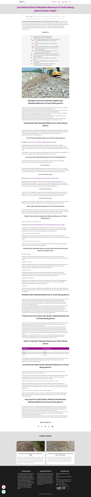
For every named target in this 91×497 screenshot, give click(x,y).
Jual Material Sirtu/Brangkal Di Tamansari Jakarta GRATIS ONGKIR (42, 178)
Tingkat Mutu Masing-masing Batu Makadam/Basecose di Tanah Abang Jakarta (46, 48)
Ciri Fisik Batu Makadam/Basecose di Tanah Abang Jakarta (45, 41)
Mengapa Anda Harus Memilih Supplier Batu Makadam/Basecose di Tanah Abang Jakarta (42, 37)
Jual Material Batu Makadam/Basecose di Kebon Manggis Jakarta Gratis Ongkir (46, 224)
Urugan (30, 16)
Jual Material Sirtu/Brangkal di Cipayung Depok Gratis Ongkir (42, 142)
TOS (70, 1)
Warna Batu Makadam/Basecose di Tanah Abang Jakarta (47, 46)
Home (27, 16)
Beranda (54, 1)
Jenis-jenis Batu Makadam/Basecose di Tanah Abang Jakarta (46, 44)
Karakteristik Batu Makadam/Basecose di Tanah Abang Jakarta (46, 39)
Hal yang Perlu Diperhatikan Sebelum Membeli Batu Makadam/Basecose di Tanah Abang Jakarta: (44, 64)
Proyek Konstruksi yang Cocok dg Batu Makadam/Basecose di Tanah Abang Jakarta (46, 55)
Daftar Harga (64, 1)
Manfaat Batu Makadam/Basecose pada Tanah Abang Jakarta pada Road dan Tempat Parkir (46, 51)
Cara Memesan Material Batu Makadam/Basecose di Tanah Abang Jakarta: (45, 61)
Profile (58, 1)
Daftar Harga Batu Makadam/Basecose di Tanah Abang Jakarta (45, 58)
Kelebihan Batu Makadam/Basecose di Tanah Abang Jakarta (46, 53)
